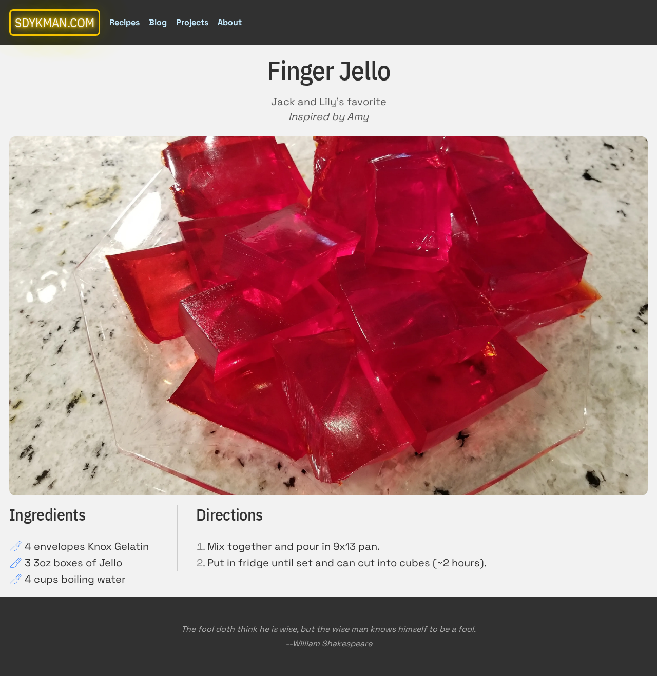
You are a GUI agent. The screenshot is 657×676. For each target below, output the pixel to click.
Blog (158, 22)
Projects (192, 22)
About (230, 22)
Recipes (124, 22)
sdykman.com (54, 22)
